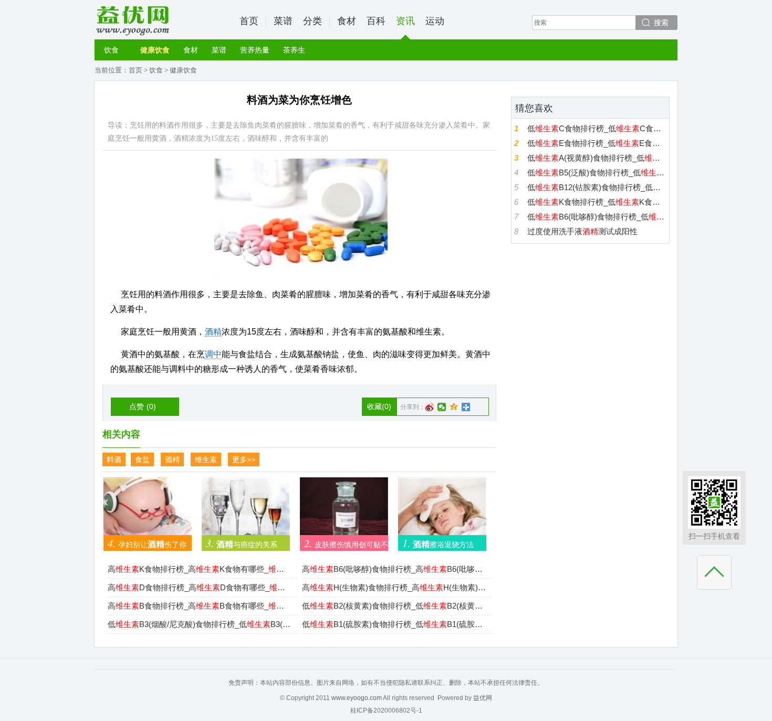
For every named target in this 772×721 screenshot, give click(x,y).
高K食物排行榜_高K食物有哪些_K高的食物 (199, 569)
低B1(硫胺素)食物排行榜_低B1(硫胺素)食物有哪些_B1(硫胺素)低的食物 (394, 624)
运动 (434, 21)
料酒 (114, 459)
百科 (376, 21)
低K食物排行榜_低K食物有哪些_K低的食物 (596, 201)
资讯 (405, 21)
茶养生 (294, 50)
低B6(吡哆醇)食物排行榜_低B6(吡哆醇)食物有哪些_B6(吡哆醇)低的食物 (596, 216)
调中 (213, 354)
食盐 (142, 459)
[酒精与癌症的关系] (246, 510)
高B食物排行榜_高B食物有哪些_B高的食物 (199, 605)
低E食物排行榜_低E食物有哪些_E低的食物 (596, 143)
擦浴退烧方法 (438, 543)
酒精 (213, 331)
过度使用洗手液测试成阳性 (582, 231)
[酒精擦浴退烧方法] (442, 510)
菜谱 (283, 21)
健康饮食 (155, 50)
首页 (248, 21)
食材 (346, 21)
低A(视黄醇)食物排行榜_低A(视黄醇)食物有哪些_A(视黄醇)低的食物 (596, 157)
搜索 (661, 22)
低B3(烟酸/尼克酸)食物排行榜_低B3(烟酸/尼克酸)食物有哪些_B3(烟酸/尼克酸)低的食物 (199, 624)
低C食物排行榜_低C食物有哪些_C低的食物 (596, 128)
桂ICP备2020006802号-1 (386, 710)
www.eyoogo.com (356, 698)
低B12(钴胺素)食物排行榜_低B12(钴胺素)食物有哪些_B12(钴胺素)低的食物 (596, 187)
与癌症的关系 (241, 543)
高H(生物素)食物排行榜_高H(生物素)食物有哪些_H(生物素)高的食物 (394, 587)
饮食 (111, 50)
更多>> (243, 459)
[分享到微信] (441, 407)
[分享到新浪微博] (429, 407)
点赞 (142, 406)
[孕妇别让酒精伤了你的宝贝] (147, 510)
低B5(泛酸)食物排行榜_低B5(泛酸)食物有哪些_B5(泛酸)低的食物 (596, 172)
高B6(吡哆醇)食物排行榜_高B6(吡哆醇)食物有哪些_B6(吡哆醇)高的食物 (394, 569)
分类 (312, 21)
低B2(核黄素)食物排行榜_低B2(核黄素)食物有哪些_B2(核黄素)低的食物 (394, 605)
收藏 (379, 406)
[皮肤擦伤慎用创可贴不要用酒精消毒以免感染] (344, 510)
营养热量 (254, 50)
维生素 (206, 459)
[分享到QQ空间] (454, 407)
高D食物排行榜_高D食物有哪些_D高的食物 (199, 587)
